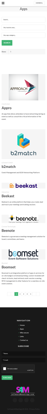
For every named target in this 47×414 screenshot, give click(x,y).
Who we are (24, 333)
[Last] (38, 294)
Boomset (9, 267)
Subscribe (7, 377)
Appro (6, 108)
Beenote (8, 230)
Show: (4, 52)
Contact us (24, 340)
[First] (9, 294)
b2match (9, 166)
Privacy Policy (34, 409)
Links (22, 336)
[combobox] (23, 27)
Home (22, 325)
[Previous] (13, 294)
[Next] (34, 294)
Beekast (8, 196)
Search (7, 43)
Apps (22, 329)
